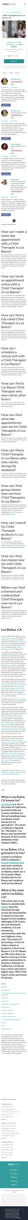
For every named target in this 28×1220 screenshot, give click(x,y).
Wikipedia (4, 987)
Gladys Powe (14, 179)
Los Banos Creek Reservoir (16, 772)
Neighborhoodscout (6, 1028)
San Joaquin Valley (13, 640)
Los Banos (6, 804)
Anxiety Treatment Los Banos (8, 1126)
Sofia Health (5, 72)
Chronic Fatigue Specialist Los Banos (10, 1133)
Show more (3, 1119)
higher (4, 906)
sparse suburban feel (12, 862)
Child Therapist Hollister (7, 1154)
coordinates (4, 684)
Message (5, 87)
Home (3, 12)
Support (14, 1184)
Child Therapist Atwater (7, 1147)
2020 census (6, 645)
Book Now (6, 105)
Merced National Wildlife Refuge (10, 728)
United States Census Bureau (18, 699)
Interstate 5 (6, 643)
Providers (14, 1173)
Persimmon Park (15, 758)
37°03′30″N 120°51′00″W (17, 684)
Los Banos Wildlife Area (7, 1013)
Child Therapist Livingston (7, 1149)
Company (14, 1181)
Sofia (4, 258)
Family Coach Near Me (6, 1114)
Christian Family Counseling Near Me (10, 1111)
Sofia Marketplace (16, 545)
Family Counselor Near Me (7, 1116)
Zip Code (9, 56)
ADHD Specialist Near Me (7, 1107)
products (3, 543)
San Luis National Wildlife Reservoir (10, 1019)
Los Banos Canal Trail (7, 1010)
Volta (9, 665)
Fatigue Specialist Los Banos (8, 1130)
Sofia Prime (12, 512)
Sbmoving (4, 1022)
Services (8, 12)
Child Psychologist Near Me (8, 1109)
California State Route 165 (16, 688)
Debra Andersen (15, 144)
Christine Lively (15, 79)
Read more (18, 1217)
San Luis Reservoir (13, 694)
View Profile (13, 87)
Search (14, 61)
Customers (14, 1170)
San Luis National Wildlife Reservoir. (10, 774)
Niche (2, 1025)
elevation (20, 683)
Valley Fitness (16, 753)
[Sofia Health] (9, 4)
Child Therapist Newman (7, 1145)
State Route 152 (21, 641)
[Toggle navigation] (25, 4)
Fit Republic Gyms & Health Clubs (10, 1004)
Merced (3, 683)
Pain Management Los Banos (8, 1128)
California (12, 638)
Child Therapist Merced (7, 1152)
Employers (14, 1177)
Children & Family (13, 72)
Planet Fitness (9, 753)
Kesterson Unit (5, 724)
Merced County (5, 638)
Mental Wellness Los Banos (8, 1135)
